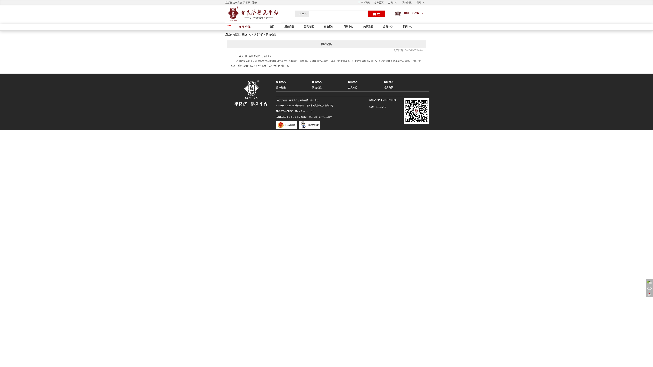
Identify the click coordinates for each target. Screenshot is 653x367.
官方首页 (379, 2)
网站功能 (317, 87)
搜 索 (376, 14)
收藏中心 (420, 2)
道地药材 (328, 26)
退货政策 (388, 87)
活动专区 (309, 26)
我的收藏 (407, 2)
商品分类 (245, 26)
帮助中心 (348, 26)
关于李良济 (282, 100)
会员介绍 (352, 87)
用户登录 (281, 87)
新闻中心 (407, 26)
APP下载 (365, 2)
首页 (272, 26)
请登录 (246, 2)
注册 (254, 2)
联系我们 (293, 100)
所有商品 (289, 26)
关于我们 (368, 26)
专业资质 (304, 100)
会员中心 (393, 2)
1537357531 (382, 107)
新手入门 (259, 34)
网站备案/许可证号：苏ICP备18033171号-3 (295, 111)
